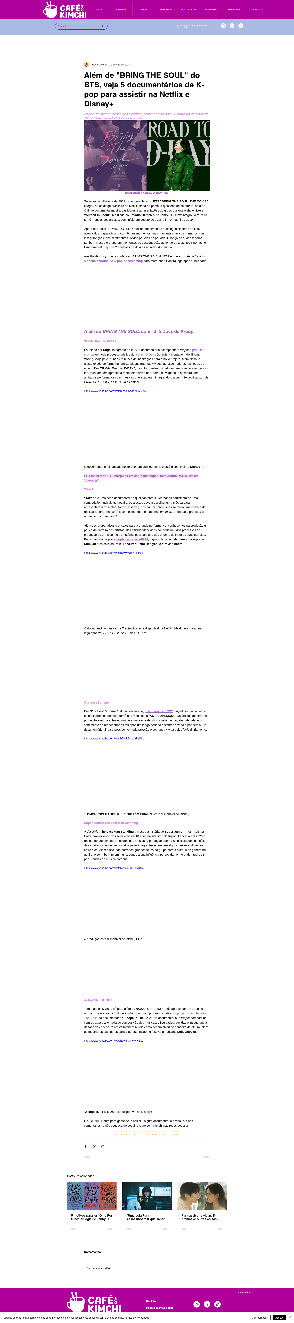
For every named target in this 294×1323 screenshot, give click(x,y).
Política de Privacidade (137, 1317)
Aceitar (279, 1317)
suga (174, 1134)
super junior (155, 1134)
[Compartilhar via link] (102, 1146)
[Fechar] (290, 1317)
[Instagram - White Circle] (223, 25)
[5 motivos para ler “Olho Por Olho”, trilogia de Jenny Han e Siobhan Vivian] (92, 1196)
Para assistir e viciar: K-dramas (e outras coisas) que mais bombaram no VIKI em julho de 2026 (202, 1217)
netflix (121, 1134)
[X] (232, 25)
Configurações (260, 1317)
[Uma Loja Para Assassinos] (147, 1196)
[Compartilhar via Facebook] (85, 1146)
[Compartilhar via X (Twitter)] (94, 1146)
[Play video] (147, 424)
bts (136, 1134)
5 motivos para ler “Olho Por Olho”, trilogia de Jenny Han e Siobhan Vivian (91, 1217)
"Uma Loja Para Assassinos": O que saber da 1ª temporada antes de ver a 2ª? (145, 1217)
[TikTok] (240, 25)
